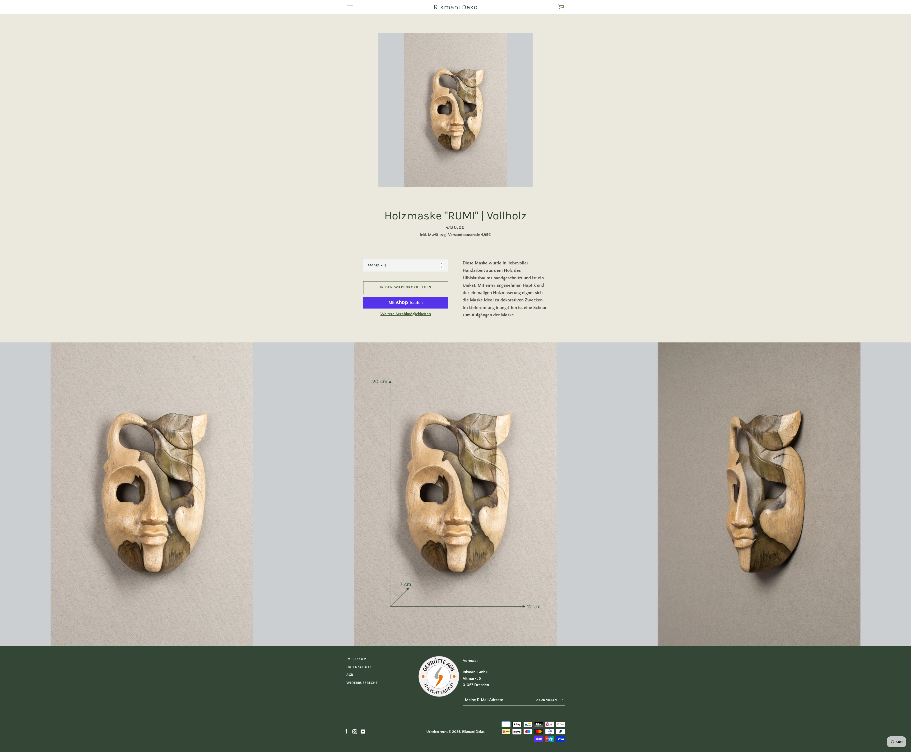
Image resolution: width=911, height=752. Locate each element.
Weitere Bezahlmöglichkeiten (405, 314)
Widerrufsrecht (362, 683)
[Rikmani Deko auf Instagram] (354, 731)
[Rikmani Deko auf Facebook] (346, 731)
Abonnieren (547, 699)
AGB (349, 675)
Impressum (356, 659)
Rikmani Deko (456, 7)
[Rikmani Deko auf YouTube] (363, 731)
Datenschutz (359, 667)
